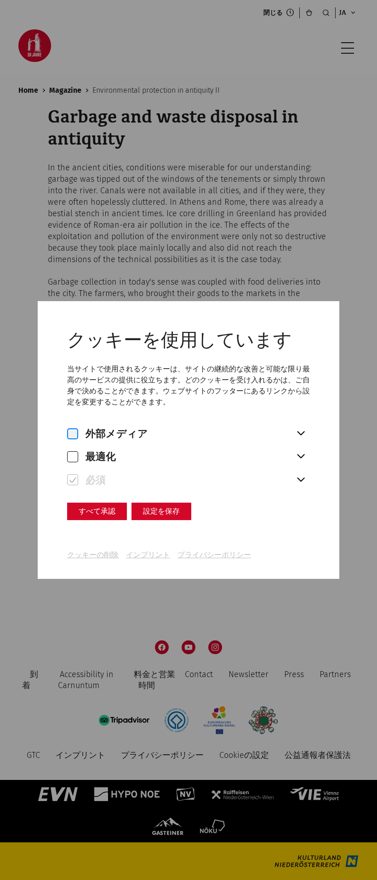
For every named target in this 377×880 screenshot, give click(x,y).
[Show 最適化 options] (300, 457)
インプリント (148, 554)
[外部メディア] (72, 434)
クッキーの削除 (93, 554)
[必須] (72, 480)
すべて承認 (97, 511)
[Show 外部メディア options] (300, 434)
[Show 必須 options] (300, 480)
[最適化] (72, 457)
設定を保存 (161, 511)
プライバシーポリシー (214, 554)
